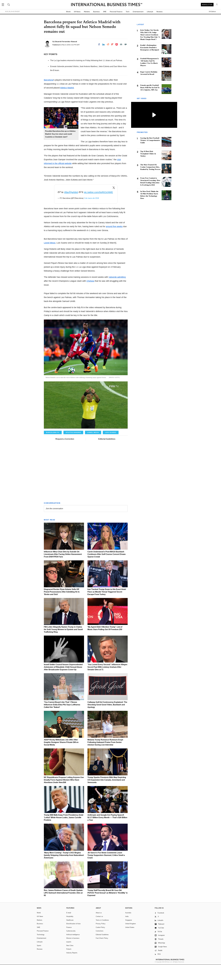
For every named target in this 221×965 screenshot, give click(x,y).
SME (104, 12)
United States (129, 927)
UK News (77, 12)
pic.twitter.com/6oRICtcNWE (98, 192)
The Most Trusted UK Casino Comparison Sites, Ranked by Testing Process (150, 167)
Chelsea (90, 281)
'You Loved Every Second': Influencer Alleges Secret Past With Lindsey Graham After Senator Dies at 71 (107, 667)
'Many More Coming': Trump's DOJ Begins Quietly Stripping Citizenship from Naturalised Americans (64, 855)
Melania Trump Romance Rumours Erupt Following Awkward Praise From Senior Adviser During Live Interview (105, 742)
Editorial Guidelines (106, 439)
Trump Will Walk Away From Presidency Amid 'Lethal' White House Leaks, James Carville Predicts (63, 817)
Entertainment (138, 12)
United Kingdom (130, 924)
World (68, 12)
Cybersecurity (71, 931)
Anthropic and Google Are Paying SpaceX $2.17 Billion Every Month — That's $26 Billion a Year (107, 817)
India (126, 916)
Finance (69, 927)
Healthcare (69, 920)
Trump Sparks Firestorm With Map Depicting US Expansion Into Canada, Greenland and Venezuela (106, 779)
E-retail (68, 913)
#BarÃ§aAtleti (71, 192)
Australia (128, 913)
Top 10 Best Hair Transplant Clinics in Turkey (148, 153)
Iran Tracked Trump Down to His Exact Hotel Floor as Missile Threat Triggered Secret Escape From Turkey (106, 591)
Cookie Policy (100, 927)
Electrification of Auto (73, 924)
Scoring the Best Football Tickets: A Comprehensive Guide (150, 140)
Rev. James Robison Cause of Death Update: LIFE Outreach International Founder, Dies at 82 (63, 892)
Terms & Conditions (102, 920)
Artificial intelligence (73, 934)
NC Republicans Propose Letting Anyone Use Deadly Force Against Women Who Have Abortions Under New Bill (64, 779)
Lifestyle (150, 12)
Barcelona (48, 80)
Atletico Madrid (67, 88)
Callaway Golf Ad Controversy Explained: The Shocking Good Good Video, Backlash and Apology (107, 704)
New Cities (69, 945)
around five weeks (114, 226)
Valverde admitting (117, 277)
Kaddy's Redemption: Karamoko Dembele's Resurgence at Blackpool (149, 47)
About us (99, 913)
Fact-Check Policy (102, 938)
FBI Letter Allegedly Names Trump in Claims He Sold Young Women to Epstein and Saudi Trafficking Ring (63, 629)
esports (68, 942)
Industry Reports (71, 953)
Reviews (160, 12)
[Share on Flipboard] (112, 44)
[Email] (121, 44)
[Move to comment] (126, 44)
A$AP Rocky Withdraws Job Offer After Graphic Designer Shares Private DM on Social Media (61, 742)
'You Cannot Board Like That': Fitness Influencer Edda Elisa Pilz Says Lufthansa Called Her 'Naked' (62, 704)
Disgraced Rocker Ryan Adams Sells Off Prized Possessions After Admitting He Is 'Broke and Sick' (62, 591)
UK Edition (212, 12)
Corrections (99, 931)
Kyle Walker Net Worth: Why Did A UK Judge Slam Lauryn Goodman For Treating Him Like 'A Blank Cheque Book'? (150, 34)
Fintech (68, 949)
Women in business (72, 938)
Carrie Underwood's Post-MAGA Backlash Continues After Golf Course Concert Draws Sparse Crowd (106, 554)
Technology (40, 934)
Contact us (99, 916)
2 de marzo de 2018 (91, 198)
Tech (127, 12)
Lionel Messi (49, 243)
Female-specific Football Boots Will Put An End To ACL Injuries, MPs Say (150, 87)
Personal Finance (116, 12)
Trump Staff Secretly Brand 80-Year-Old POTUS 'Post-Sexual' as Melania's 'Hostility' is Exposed (107, 892)
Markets (87, 12)
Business (96, 12)
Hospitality (69, 916)
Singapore (128, 920)
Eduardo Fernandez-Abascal (66, 41)
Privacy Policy (100, 924)
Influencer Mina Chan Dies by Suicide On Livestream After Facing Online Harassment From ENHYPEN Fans (63, 554)
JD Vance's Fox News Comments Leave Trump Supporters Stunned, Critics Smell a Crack (106, 855)
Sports (39, 945)
